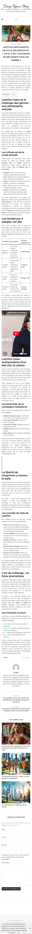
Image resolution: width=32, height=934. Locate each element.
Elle (4, 632)
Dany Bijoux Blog (16, 6)
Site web (4, 845)
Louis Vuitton (7, 624)
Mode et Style (16, 44)
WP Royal (20, 920)
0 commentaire (26, 657)
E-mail (4, 837)
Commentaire (6, 862)
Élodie (5, 657)
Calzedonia (6, 628)
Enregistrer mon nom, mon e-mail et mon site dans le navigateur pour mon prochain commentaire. (15, 857)
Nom (4, 829)
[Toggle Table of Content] (13, 94)
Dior (4, 634)
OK (18, 932)
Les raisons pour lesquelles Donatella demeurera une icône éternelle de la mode (16, 748)
